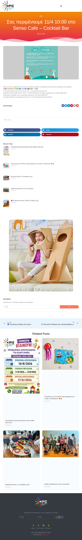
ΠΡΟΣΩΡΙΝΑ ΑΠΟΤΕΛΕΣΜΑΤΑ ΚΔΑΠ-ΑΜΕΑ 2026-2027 (27, 147)
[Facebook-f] (33, 525)
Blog (41, 16)
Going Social (45, 534)
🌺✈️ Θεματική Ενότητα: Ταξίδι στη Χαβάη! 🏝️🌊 (25, 200)
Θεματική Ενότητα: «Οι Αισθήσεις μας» (22, 176)
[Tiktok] (48, 525)
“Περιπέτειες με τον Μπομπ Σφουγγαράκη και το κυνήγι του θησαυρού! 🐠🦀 (32, 163)
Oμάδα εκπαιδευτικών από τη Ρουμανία (22, 188)
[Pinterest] (43, 525)
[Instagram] (38, 525)
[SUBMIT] (69, 306)
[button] (63, 105)
